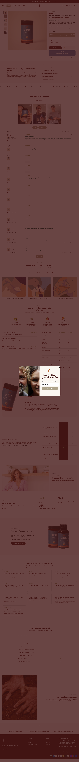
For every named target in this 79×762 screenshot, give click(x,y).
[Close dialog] (59, 367)
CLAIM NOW (50, 388)
